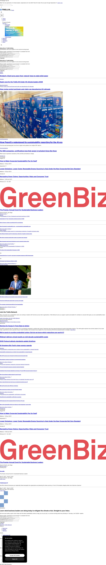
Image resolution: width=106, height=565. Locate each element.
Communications (4, 139)
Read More (72, 329)
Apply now (59, 2)
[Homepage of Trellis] (2, 523)
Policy (1, 363)
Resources (4, 528)
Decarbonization (4, 85)
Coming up (2, 155)
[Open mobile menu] (2, 15)
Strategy (2, 348)
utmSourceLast (3, 56)
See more (5, 228)
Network (4, 39)
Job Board (4, 40)
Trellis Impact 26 (6, 535)
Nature (1, 73)
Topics (4, 18)
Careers (2, 79)
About (3, 42)
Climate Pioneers (4, 264)
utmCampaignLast (4, 54)
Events (4, 19)
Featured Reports (4, 245)
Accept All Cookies (15, 555)
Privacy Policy (15, 550)
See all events (3, 213)
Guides (1, 215)
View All (4, 23)
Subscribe (2, 58)
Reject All (14, 559)
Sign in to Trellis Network (6, 524)
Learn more (10, 318)
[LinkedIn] (1, 557)
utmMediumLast (3, 55)
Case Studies (3, 230)
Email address (3, 52)
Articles (4, 529)
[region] (14, 549)
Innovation (2, 378)
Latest (1, 72)
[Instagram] (2, 557)
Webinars (4, 38)
